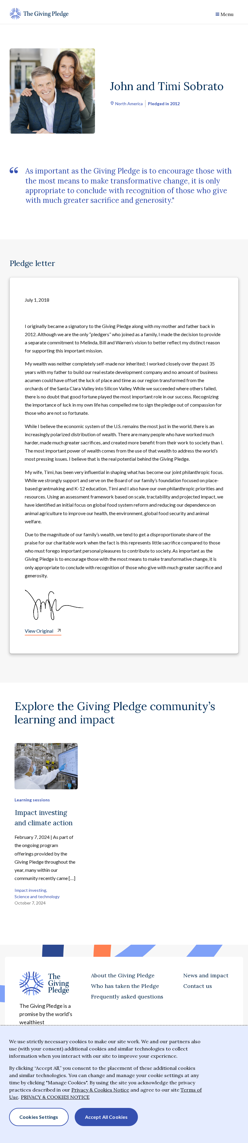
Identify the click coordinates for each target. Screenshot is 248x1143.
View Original (39, 631)
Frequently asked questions (127, 996)
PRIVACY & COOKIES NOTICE (55, 1097)
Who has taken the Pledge (125, 985)
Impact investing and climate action (44, 817)
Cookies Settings (38, 1117)
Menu (226, 14)
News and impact (205, 975)
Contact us (197, 985)
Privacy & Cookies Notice (100, 1090)
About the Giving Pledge (123, 975)
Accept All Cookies (106, 1117)
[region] (124, 1084)
